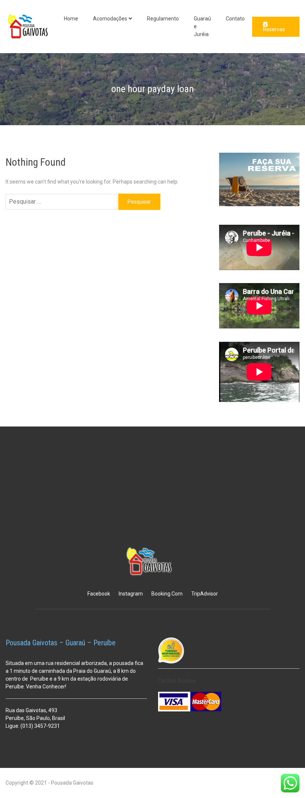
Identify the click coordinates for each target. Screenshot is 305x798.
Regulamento (163, 19)
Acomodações (110, 19)
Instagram (131, 594)
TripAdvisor (204, 594)
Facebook (98, 594)
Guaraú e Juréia (202, 26)
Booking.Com (167, 594)
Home (71, 19)
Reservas (274, 29)
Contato (235, 19)
